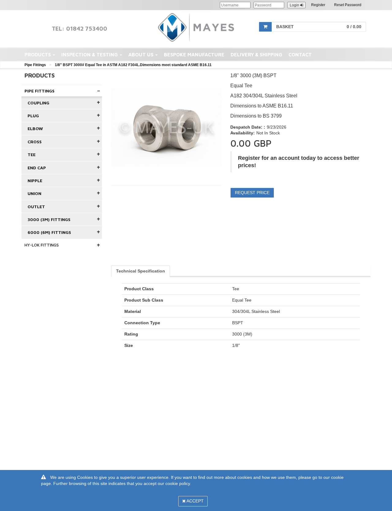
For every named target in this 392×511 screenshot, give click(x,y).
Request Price (252, 192)
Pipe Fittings (35, 65)
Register (318, 5)
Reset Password (347, 5)
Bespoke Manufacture (194, 54)
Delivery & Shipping (256, 54)
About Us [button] (141, 54)
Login (295, 5)
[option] (166, 127)
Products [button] (38, 54)
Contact (300, 54)
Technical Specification (140, 271)
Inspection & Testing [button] (90, 54)
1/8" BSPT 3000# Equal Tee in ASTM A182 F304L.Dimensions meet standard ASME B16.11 (133, 65)
